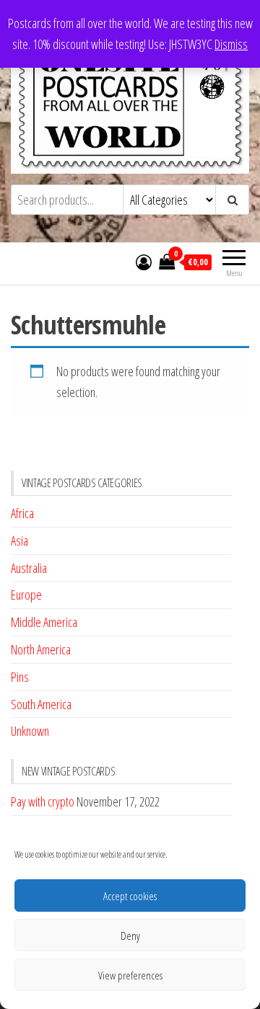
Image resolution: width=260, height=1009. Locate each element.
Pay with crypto (42, 801)
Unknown (30, 730)
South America (41, 704)
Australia (29, 568)
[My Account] (144, 261)
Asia (19, 540)
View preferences (130, 975)
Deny (130, 935)
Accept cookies (130, 896)
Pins (20, 676)
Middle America (44, 622)
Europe (26, 594)
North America (41, 649)
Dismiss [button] (231, 44)
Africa (22, 513)
